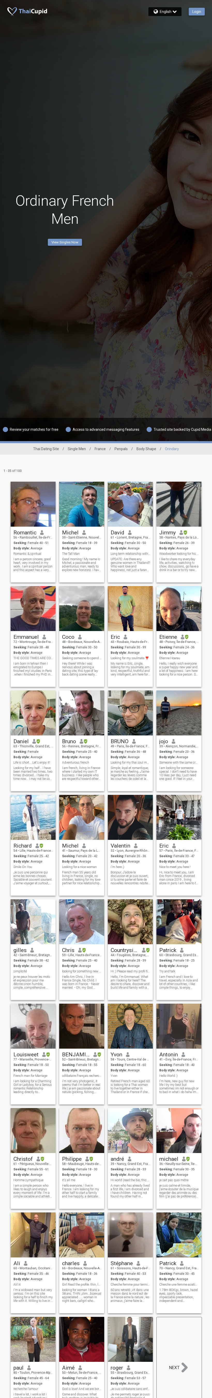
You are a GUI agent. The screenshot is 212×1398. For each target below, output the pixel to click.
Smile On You (22, 867)
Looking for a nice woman (79, 867)
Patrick (167, 950)
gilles (20, 950)
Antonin (168, 1054)
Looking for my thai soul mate (130, 762)
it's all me (68, 1180)
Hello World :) (168, 1076)
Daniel (21, 741)
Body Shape (146, 449)
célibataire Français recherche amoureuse (82, 1076)
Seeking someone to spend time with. (82, 658)
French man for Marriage (30, 1076)
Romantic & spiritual (27, 554)
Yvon (116, 1054)
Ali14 (17, 1284)
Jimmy (167, 532)
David (117, 532)
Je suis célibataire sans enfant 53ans (130, 1389)
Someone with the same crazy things (179, 762)
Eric (115, 637)
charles (71, 1263)
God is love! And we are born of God (82, 1389)
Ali (16, 1263)
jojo (163, 741)
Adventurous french (75, 762)
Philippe (72, 1159)
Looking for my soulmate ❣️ (130, 658)
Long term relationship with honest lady (130, 554)
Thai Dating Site (46, 449)
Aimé (68, 1368)
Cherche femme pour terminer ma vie (130, 1284)
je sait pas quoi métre (173, 1180)
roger (117, 1368)
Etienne (168, 637)
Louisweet (26, 1054)
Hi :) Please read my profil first (130, 971)
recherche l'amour (25, 1389)
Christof (23, 1159)
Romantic (24, 532)
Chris (68, 950)
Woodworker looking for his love (179, 554)
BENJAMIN (76, 1054)
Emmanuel (26, 637)
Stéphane (122, 1263)
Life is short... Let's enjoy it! (31, 762)
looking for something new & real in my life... (82, 971)
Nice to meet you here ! (175, 867)
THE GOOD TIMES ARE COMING (33, 658)
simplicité (20, 971)
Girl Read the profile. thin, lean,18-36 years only (82, 1284)
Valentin (120, 846)
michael (168, 1159)
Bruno (69, 741)
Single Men (77, 449)
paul (18, 1368)
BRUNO (119, 741)
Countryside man (124, 950)
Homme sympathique (28, 1180)
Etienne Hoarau (169, 658)
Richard (22, 846)
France (100, 449)
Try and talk (167, 971)
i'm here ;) (117, 867)
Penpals (121, 449)
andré (117, 1159)
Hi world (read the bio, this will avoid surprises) (130, 1180)
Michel (70, 532)
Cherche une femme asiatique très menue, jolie (179, 1284)
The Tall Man (71, 554)
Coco (68, 637)
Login (196, 12)
